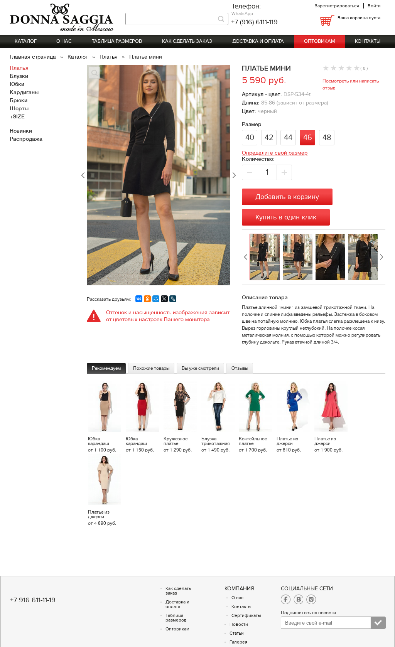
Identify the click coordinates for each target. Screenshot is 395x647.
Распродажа (26, 139)
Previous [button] (246, 257)
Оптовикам (319, 41)
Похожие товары (151, 368)
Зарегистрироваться (337, 5)
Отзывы (239, 368)
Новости (239, 624)
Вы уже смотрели (200, 368)
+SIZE (17, 116)
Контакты (367, 41)
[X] (164, 298)
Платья (109, 57)
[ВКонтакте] (138, 298)
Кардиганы (24, 92)
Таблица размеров (117, 41)
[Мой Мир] (155, 298)
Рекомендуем (106, 368)
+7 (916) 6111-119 (254, 22)
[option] (266, 257)
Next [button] (381, 257)
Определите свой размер (274, 153)
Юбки (17, 84)
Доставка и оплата (258, 41)
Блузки (19, 76)
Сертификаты (246, 615)
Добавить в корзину (287, 197)
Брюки (18, 100)
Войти (374, 5)
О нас (64, 41)
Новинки (21, 130)
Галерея (239, 642)
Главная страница (33, 57)
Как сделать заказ (187, 41)
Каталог (26, 41)
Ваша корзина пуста (359, 17)
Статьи (237, 633)
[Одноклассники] (147, 298)
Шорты (19, 108)
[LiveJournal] (172, 298)
